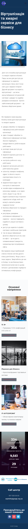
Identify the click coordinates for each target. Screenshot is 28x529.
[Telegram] (18, 517)
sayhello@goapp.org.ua (14, 499)
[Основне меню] (25, 3)
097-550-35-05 (14, 496)
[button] (9, 335)
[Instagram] (14, 517)
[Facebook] (10, 517)
